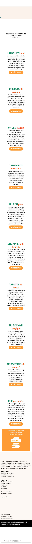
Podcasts (3, 486)
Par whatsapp (15, 440)
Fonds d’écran (5, 485)
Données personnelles (7, 518)
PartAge (9, 524)
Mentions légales (5, 514)
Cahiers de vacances (7, 482)
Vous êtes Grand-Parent (7, 473)
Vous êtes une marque (7, 476)
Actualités (4, 488)
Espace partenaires (6, 493)
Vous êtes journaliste (6, 475)
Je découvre (16, 72)
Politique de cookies (6, 516)
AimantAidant (16, 524)
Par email (15, 445)
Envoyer (29, 541)
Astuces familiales (6, 483)
